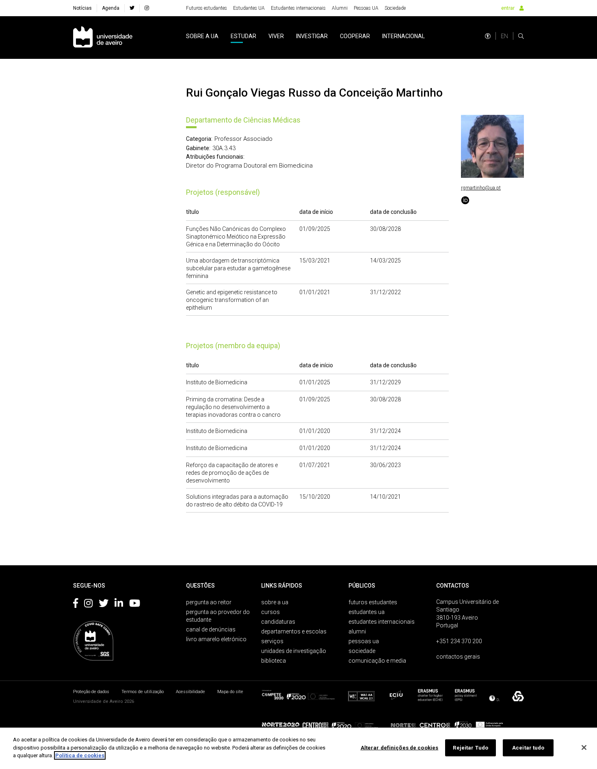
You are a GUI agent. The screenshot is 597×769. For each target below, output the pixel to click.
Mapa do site (230, 691)
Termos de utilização (142, 691)
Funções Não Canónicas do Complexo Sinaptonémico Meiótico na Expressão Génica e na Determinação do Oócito (236, 237)
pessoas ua (363, 641)
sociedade (361, 651)
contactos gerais (458, 656)
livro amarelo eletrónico (216, 639)
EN (504, 36)
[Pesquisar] (521, 36)
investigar (312, 36)
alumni (357, 631)
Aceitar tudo (528, 748)
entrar (508, 8)
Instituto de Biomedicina (216, 382)
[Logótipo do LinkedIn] (119, 604)
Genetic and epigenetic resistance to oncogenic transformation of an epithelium (231, 300)
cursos (270, 612)
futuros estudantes (372, 602)
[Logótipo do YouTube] (134, 604)
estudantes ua (366, 612)
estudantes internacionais (381, 621)
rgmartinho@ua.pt (481, 188)
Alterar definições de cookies (400, 748)
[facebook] (132, 8)
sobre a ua (202, 36)
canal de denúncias (211, 629)
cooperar (355, 36)
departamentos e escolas (294, 631)
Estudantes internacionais (298, 8)
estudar (243, 36)
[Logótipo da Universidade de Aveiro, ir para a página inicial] (102, 37)
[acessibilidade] (487, 36)
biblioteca (273, 660)
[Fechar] (584, 747)
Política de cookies (79, 755)
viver (276, 36)
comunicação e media (377, 660)
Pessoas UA (366, 8)
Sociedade (395, 8)
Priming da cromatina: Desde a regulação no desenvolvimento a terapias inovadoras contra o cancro (233, 407)
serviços (272, 641)
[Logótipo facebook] (75, 604)
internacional (403, 36)
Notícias (82, 8)
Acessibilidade (190, 691)
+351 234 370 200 (459, 641)
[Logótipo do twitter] (103, 604)
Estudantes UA (249, 8)
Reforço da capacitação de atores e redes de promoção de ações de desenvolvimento (232, 473)
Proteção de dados (91, 691)
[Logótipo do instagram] (88, 604)
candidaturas (278, 621)
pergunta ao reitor (208, 602)
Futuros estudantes (206, 8)
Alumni (340, 8)
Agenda (110, 8)
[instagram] (147, 8)
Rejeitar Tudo (470, 748)
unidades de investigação (293, 651)
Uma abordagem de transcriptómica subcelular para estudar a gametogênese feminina (238, 268)
